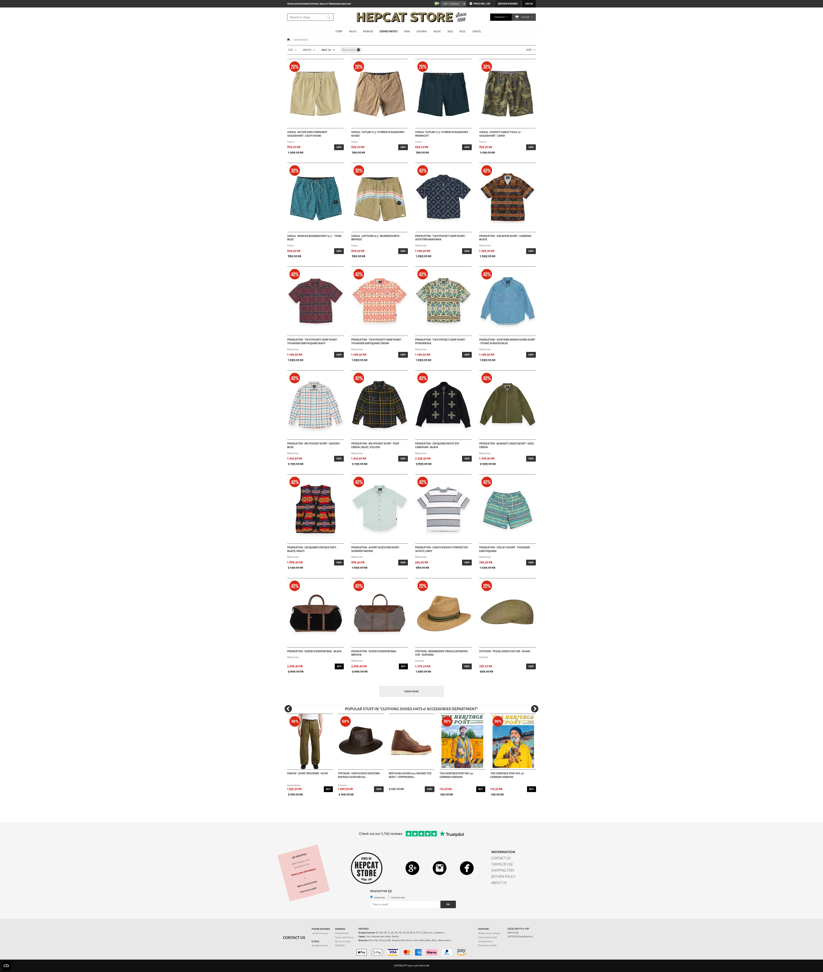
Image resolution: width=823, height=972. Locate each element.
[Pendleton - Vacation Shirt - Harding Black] (507, 197)
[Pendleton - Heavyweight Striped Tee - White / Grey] (443, 508)
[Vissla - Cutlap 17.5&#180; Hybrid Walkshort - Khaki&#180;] (379, 93)
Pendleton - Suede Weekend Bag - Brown (374, 653)
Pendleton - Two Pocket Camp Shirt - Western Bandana (440, 237)
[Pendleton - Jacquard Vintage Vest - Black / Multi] (315, 508)
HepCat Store (342, 933)
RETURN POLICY (503, 876)
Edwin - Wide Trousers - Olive (307, 773)
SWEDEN (340, 945)
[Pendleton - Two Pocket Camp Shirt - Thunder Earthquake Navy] (315, 301)
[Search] (328, 17)
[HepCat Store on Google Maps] (412, 868)
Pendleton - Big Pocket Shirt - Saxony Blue (313, 445)
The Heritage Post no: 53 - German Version (457, 775)
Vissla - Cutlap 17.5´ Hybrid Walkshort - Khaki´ (378, 134)
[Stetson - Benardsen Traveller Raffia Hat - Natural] (443, 612)
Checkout (499, 17)
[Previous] (288, 708)
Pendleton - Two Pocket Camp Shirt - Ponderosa (440, 341)
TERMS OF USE (502, 864)
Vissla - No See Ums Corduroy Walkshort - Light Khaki (307, 134)
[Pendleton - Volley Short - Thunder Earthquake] (507, 508)
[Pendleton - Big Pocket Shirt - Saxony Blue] (315, 405)
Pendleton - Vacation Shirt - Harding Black (505, 237)
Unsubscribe (398, 897)
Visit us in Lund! (308, 890)
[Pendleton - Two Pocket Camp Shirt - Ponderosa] (443, 301)
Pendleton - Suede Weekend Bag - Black (314, 651)
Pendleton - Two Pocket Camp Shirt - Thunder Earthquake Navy (312, 341)
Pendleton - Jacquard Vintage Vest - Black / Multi (312, 549)
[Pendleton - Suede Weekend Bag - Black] (315, 612)
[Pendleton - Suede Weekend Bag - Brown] (379, 612)
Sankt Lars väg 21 (344, 937)
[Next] (534, 708)
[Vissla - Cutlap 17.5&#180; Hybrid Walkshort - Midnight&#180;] (443, 93)
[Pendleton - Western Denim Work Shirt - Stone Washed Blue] (507, 301)
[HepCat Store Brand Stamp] (367, 868)
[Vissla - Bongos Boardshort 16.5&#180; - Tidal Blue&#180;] (315, 197)
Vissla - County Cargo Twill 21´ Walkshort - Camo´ (500, 134)
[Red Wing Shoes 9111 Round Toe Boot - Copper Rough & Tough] (411, 742)
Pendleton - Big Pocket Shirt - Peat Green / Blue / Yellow (375, 445)
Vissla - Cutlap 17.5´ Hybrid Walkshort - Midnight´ (442, 134)
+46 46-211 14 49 (320, 933)
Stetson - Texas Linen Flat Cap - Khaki (504, 651)
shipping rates (490, 937)
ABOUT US (499, 883)
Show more (411, 691)
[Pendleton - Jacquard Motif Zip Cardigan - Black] (443, 405)
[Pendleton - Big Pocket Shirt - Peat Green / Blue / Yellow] (379, 405)
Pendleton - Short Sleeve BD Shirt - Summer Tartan (375, 549)
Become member (508, 3)
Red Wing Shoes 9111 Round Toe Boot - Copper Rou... (410, 775)
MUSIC (437, 31)
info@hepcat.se (320, 945)
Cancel (476, 31)
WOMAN (421, 31)
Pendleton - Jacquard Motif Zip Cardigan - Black (437, 445)
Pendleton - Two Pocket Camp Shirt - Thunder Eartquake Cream (376, 341)
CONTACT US (501, 858)
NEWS (352, 31)
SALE (450, 31)
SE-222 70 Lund (342, 941)
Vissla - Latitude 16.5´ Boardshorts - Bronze (376, 237)
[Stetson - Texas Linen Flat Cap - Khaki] (507, 612)
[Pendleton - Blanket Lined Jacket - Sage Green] (507, 405)
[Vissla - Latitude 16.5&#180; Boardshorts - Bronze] (379, 197)
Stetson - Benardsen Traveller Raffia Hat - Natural (441, 653)
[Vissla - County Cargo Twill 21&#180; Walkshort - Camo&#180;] (507, 93)
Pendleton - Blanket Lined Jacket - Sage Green (506, 445)
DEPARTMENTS (389, 31)
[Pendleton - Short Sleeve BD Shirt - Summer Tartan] (379, 508)
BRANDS (368, 31)
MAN (407, 31)
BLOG (463, 31)
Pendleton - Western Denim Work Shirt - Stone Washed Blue (507, 341)
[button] (517, 17)
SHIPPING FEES (502, 870)
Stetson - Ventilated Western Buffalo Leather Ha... (359, 775)
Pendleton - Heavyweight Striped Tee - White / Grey (442, 549)
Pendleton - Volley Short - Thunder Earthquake (504, 549)
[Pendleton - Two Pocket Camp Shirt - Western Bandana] (443, 197)
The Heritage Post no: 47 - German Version (507, 775)
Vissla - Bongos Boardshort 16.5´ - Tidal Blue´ (314, 237)
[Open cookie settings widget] (6, 966)
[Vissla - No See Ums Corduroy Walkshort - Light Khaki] (315, 93)
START (338, 31)
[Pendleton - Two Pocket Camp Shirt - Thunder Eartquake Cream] (379, 301)
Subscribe (379, 897)
